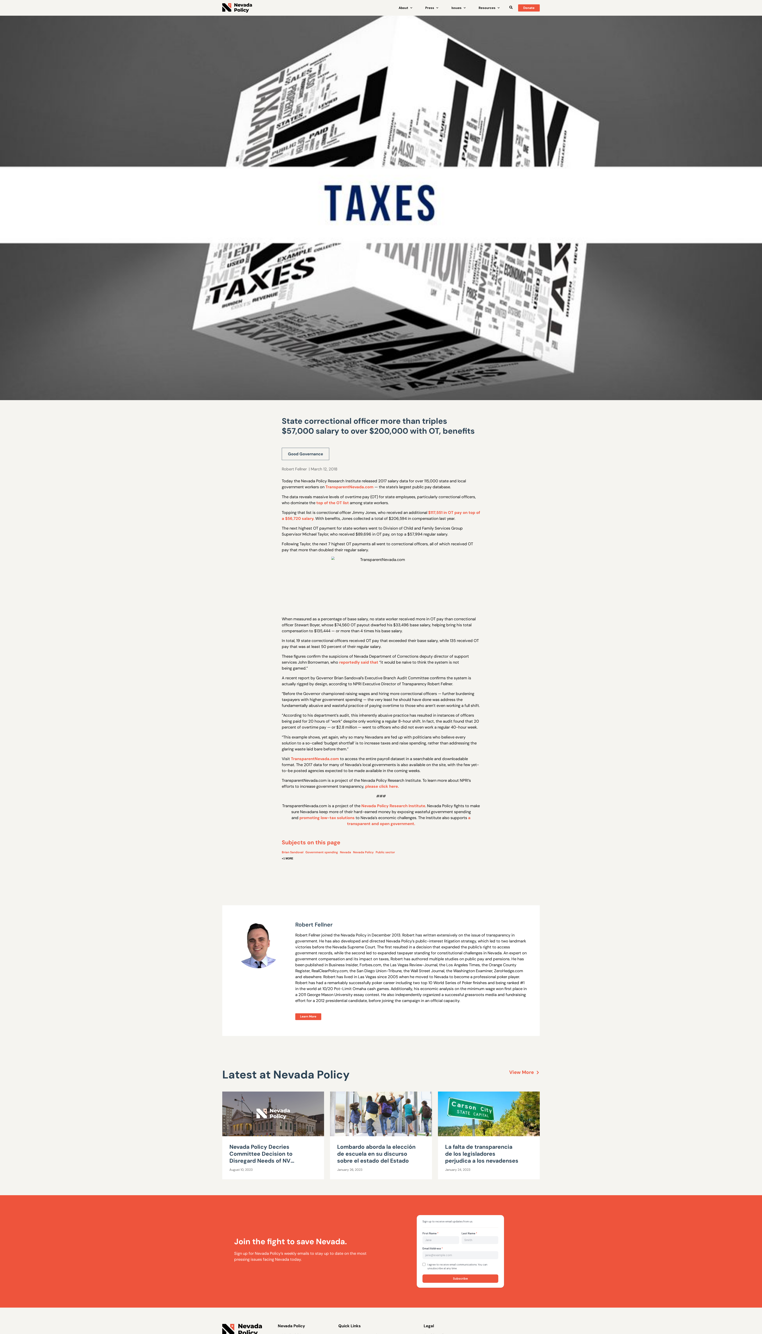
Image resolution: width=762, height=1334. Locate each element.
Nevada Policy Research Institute (393, 805)
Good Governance (305, 454)
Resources (487, 8)
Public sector (385, 852)
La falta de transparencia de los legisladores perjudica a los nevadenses (481, 1153)
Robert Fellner (294, 469)
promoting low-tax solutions (327, 817)
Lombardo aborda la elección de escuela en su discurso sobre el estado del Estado (376, 1153)
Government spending (321, 852)
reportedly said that (358, 662)
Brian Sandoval (292, 852)
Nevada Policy (363, 852)
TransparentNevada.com (349, 486)
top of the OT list (332, 502)
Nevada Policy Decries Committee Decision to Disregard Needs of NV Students (260, 1157)
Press (429, 8)
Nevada (345, 852)
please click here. (382, 786)
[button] (511, 7)
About (403, 8)
